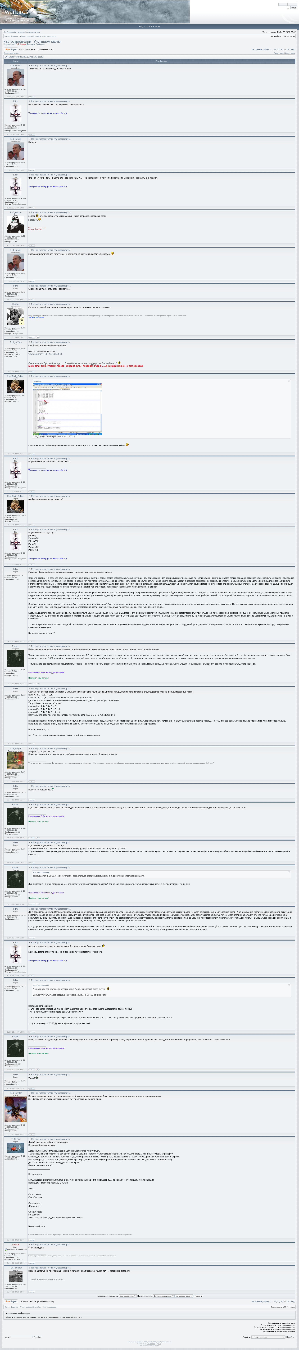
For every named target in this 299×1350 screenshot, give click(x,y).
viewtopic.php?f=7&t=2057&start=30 (45, 354)
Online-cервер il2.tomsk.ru (30, 36)
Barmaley (31, 44)
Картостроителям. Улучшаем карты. (32, 41)
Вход (157, 26)
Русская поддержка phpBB (149, 1345)
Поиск (149, 26)
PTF (159, 1344)
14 (281, 49)
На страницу (258, 49)
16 (288, 49)
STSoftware (151, 1344)
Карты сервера (49, 36)
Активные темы (33, 32)
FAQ (141, 26)
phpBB (139, 1342)
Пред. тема (279, 53)
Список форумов (11, 36)
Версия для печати (12, 53)
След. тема (290, 53)
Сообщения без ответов (14, 32)
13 (278, 49)
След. (292, 49)
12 (275, 49)
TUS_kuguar (21, 44)
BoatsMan (40, 44)
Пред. (266, 49)
